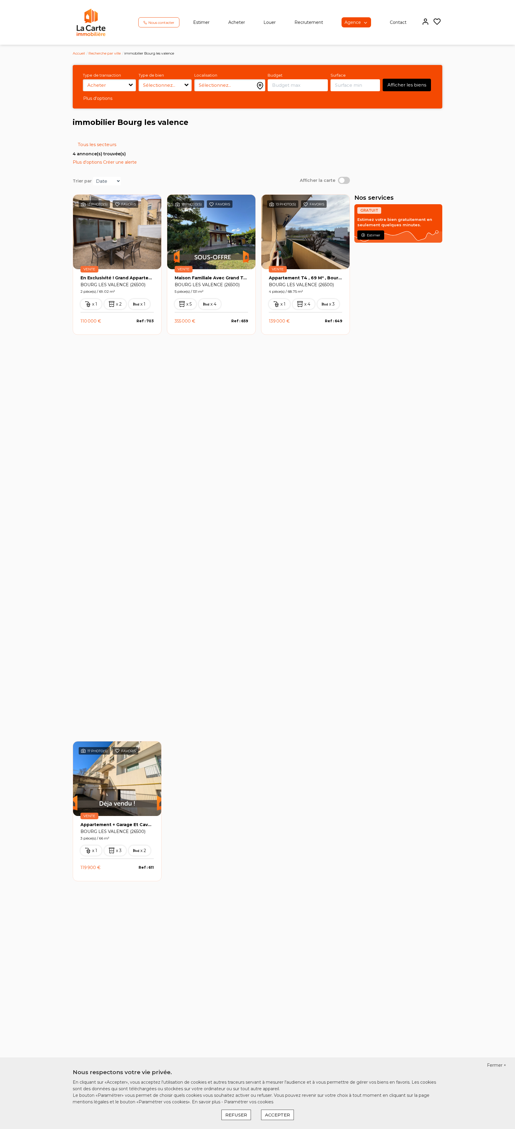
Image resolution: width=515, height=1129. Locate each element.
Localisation (205, 75)
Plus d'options (97, 98)
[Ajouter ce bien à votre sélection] (117, 205)
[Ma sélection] (437, 22)
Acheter (236, 22)
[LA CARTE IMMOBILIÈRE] (91, 22)
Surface (338, 75)
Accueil (79, 53)
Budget (275, 75)
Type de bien (151, 75)
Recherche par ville (105, 53)
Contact (398, 22)
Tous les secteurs (97, 144)
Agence (353, 22)
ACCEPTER (277, 1115)
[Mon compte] (425, 22)
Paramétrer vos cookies (248, 1102)
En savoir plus (206, 1102)
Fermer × (496, 1065)
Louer (269, 22)
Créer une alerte (120, 162)
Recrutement (308, 22)
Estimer (201, 22)
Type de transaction (102, 75)
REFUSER (236, 1115)
